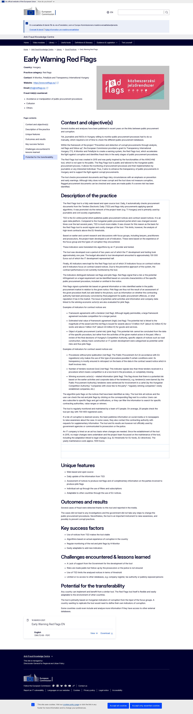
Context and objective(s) (36, 124)
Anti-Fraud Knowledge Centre (42, 49)
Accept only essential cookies (146, 705)
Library (51, 42)
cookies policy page (71, 704)
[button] (94, 633)
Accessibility (117, 690)
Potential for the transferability (39, 157)
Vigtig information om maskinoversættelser (62, 29)
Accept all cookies (118, 705)
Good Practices (71, 49)
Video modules (39, 42)
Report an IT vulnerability (34, 690)
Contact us (82, 686)
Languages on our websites (58, 690)
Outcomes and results (35, 139)
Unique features (32, 134)
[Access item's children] (57, 42)
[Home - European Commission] (42, 11)
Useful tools (66, 42)
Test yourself (127, 42)
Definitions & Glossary (84, 42)
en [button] (111, 12)
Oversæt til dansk (36, 29)
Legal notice (104, 690)
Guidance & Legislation (106, 42)
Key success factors (34, 144)
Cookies (76, 690)
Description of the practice (37, 129)
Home (26, 42)
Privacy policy (89, 690)
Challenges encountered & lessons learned (37, 150)
